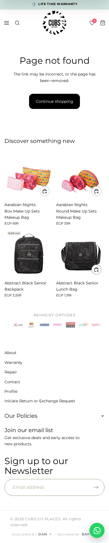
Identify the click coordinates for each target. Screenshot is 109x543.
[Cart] (102, 22)
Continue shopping (54, 101)
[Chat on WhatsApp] (97, 530)
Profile (10, 391)
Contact (12, 381)
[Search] (17, 22)
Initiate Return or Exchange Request (39, 401)
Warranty (13, 362)
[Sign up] (96, 487)
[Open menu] (6, 22)
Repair (10, 372)
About (10, 352)
